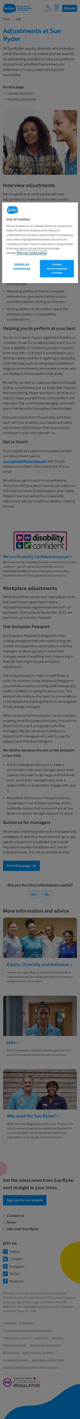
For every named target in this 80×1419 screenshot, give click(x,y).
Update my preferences (21, 266)
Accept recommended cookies (57, 269)
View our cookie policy (31, 253)
